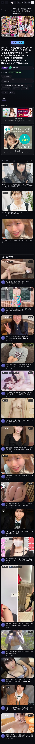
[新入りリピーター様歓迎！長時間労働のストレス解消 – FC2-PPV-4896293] (17, 270)
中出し (5, 92)
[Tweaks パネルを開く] (28, 2)
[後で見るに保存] (30, 258)
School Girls (7, 88)
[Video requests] (17, 2)
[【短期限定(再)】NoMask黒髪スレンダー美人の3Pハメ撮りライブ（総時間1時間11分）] (17, 378)
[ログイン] (31, 2)
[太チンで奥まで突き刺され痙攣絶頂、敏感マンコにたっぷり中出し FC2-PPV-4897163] (17, 351)
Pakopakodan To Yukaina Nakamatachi (14, 84)
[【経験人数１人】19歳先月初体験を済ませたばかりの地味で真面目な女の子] (17, 406)
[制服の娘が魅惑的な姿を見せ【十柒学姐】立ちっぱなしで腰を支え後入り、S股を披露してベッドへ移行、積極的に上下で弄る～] (17, 587)
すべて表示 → (29, 160)
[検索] (6, 2)
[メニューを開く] (2, 2)
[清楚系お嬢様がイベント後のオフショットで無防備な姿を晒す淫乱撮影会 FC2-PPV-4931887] (17, 714)
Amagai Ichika (7, 75)
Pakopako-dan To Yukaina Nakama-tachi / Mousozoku (15, 79)
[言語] (12, 2)
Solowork (16, 88)
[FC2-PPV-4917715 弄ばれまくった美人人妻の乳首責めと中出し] (17, 632)
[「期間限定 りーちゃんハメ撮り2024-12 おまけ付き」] (17, 460)
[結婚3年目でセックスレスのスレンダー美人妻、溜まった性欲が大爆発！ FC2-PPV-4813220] (17, 659)
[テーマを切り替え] (24, 2)
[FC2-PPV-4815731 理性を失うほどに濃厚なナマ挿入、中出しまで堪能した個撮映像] (17, 686)
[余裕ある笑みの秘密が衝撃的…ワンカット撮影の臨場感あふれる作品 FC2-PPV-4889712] (17, 433)
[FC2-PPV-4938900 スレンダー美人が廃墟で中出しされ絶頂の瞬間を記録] (17, 297)
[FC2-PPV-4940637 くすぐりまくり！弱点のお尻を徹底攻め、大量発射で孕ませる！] (17, 487)
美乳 (12, 92)
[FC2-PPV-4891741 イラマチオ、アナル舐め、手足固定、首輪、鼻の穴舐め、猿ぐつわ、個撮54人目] (17, 542)
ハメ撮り (26, 88)
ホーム (1, 11)
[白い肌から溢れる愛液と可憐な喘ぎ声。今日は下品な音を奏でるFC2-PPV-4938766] (17, 324)
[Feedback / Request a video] (20, 2)
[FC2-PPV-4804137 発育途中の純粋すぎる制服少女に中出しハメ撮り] (17, 514)
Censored (7, 10)
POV (30, 84)
